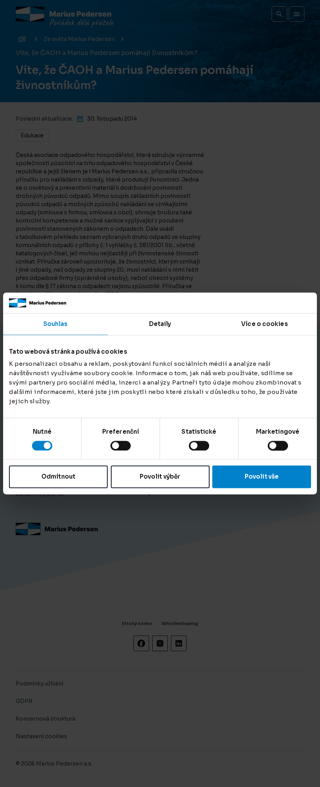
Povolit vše (262, 477)
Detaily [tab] (160, 324)
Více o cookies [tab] (264, 324)
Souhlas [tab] (55, 324)
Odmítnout (58, 477)
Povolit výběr (160, 477)
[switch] (120, 445)
